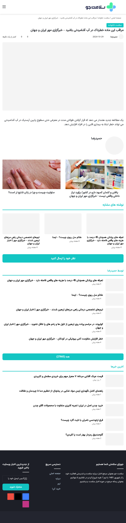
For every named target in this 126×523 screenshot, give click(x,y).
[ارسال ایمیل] (109, 36)
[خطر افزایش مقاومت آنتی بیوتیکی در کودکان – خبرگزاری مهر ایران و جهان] (114, 343)
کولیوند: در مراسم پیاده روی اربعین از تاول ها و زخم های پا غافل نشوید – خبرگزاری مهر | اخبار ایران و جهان (53, 326)
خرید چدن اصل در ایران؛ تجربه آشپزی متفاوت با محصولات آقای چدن (68, 406)
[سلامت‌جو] (100, 7)
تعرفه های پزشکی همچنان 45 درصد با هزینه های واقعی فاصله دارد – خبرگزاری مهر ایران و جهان (105, 240)
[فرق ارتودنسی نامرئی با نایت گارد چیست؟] (114, 425)
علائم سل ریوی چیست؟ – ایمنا (67, 237)
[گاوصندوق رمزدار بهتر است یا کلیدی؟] (114, 439)
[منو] (4, 8)
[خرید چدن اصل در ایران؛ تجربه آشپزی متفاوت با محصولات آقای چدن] (114, 410)
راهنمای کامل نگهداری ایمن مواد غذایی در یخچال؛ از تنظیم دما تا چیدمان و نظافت (61, 391)
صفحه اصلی (116, 18)
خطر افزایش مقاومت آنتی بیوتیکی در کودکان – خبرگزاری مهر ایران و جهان (66, 339)
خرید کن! (56, 489)
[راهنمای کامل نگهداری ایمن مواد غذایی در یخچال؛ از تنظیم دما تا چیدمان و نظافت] (114, 395)
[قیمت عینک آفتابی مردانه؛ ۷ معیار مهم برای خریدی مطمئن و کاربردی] (114, 381)
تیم (59, 483)
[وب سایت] (100, 144)
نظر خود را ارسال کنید (63, 258)
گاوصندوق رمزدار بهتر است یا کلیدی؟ (84, 435)
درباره (58, 478)
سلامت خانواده (103, 18)
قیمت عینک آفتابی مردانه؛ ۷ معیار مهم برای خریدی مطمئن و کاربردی (68, 376)
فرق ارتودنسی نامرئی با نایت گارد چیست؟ (82, 420)
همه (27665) (63, 357)
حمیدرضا (114, 36)
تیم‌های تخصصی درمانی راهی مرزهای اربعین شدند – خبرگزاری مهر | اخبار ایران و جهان (22, 240)
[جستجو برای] (122, 8)
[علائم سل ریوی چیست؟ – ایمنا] (63, 223)
